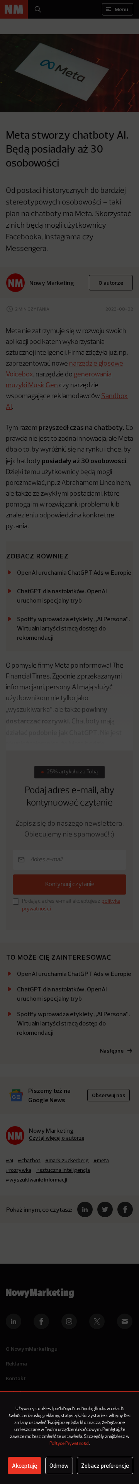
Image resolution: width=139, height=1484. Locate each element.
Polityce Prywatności (69, 1444)
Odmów (59, 1465)
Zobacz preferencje (105, 1465)
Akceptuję (24, 1465)
